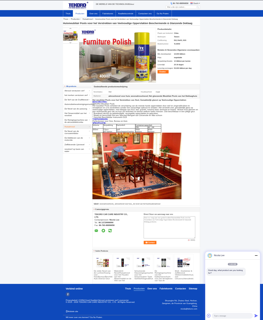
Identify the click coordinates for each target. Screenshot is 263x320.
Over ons (93, 13)
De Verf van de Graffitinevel (76, 100)
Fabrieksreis (107, 13)
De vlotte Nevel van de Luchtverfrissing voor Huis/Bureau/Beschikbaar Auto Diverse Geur (103, 275)
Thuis (68, 13)
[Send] (256, 316)
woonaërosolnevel (106, 204)
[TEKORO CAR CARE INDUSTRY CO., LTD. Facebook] (68, 294)
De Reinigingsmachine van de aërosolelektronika (76, 121)
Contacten (180, 288)
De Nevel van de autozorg (76, 109)
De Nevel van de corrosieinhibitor (72, 132)
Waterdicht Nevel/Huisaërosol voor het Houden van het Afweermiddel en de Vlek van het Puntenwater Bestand (122, 277)
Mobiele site (73, 311)
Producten (79, 13)
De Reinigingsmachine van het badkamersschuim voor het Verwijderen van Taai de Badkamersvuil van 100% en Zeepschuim (163, 278)
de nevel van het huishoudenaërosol (146, 204)
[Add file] (209, 316)
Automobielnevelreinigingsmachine (78, 104)
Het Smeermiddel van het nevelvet (76, 114)
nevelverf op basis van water (74, 150)
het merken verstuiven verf (76, 95)
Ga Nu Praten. (163, 13)
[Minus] (256, 255)
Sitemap (193, 288)
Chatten (162, 72)
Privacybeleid (71, 300)
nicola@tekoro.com (189, 309)
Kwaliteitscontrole (125, 13)
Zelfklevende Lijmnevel (74, 144)
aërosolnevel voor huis (123, 204)
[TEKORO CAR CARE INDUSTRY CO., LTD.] (78, 5)
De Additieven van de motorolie (74, 139)
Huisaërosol (87, 19)
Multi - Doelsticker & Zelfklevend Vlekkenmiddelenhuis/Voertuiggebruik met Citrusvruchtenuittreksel (184, 275)
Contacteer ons (145, 13)
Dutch (195, 3)
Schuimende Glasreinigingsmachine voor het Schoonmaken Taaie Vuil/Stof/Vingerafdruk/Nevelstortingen (143, 275)
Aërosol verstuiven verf (74, 91)
